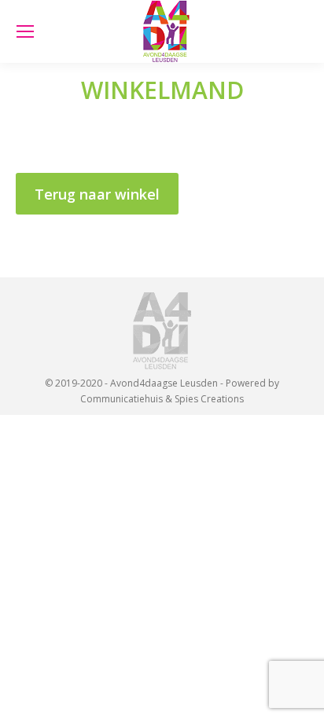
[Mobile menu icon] (25, 31)
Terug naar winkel (97, 194)
